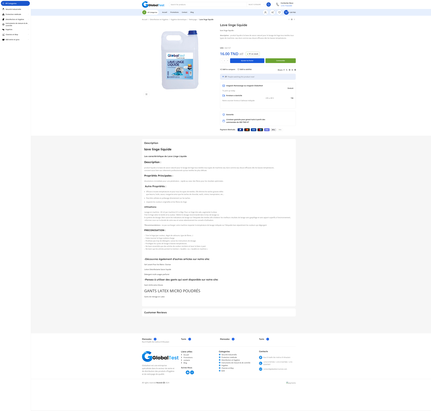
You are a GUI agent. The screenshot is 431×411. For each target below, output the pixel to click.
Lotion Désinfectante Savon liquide (157, 269)
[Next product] (294, 19)
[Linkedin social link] (292, 69)
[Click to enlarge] (146, 94)
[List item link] (277, 357)
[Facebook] (188, 372)
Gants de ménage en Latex (154, 296)
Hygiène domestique (179, 19)
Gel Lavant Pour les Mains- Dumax (157, 264)
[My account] (265, 12)
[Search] (268, 4)
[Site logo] (153, 4)
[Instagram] (192, 372)
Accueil (144, 19)
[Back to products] (291, 19)
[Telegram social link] (295, 69)
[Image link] (160, 356)
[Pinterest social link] (289, 69)
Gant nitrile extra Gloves (153, 285)
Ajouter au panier (247, 61)
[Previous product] (289, 19)
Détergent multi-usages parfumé (156, 274)
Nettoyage (193, 19)
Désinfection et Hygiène (159, 19)
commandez (280, 61)
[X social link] (286, 69)
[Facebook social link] (284, 69)
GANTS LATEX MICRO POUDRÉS (172, 290)
